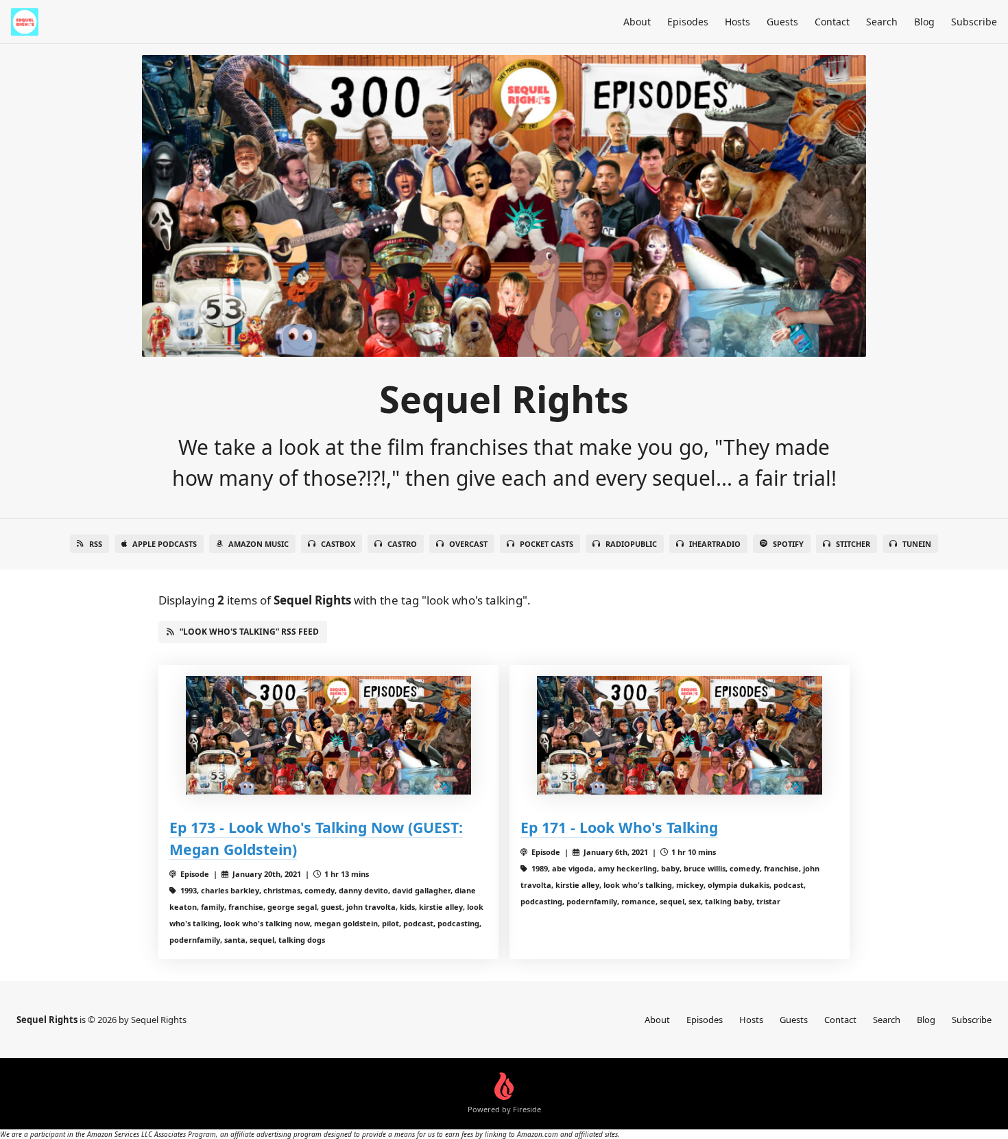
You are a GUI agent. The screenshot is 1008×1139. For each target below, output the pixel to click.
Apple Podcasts (164, 544)
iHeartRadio (715, 544)
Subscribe (974, 21)
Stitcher (853, 544)
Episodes (687, 21)
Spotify (788, 544)
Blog (924, 21)
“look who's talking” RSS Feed (249, 631)
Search (882, 21)
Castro (402, 544)
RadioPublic (631, 544)
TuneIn (916, 544)
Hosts (737, 21)
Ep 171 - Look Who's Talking (619, 827)
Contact (832, 21)
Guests (782, 21)
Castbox (338, 544)
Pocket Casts (546, 544)
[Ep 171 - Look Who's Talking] (679, 735)
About (637, 21)
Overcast (468, 544)
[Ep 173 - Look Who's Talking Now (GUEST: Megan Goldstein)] (328, 735)
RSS (95, 544)
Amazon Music (258, 544)
